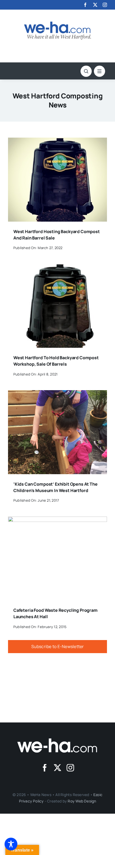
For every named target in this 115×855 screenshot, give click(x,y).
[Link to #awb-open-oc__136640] (99, 71)
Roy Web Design (82, 801)
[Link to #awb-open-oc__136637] (86, 71)
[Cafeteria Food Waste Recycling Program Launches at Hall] (57, 520)
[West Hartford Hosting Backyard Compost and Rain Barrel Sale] (57, 141)
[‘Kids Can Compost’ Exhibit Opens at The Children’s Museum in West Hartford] (57, 394)
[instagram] (105, 5)
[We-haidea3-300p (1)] (57, 24)
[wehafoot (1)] (57, 741)
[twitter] (95, 5)
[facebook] (85, 5)
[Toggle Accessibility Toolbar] (11, 844)
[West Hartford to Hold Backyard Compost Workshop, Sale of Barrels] (57, 268)
